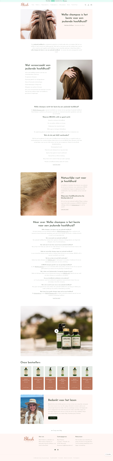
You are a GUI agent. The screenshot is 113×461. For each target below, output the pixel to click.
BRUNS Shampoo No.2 (38, 380)
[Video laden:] (56, 331)
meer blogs (52, 417)
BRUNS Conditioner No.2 (26, 380)
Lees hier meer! (56, 164)
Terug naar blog (57, 430)
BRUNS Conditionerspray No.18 (62, 380)
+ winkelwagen (26, 387)
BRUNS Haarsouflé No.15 (50, 380)
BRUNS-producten (39, 266)
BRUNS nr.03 (66, 273)
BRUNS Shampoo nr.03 (39, 110)
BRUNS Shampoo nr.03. (63, 231)
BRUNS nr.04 (51, 260)
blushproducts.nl (75, 205)
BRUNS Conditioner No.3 (74, 380)
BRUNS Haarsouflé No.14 (87, 380)
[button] (38, 5)
